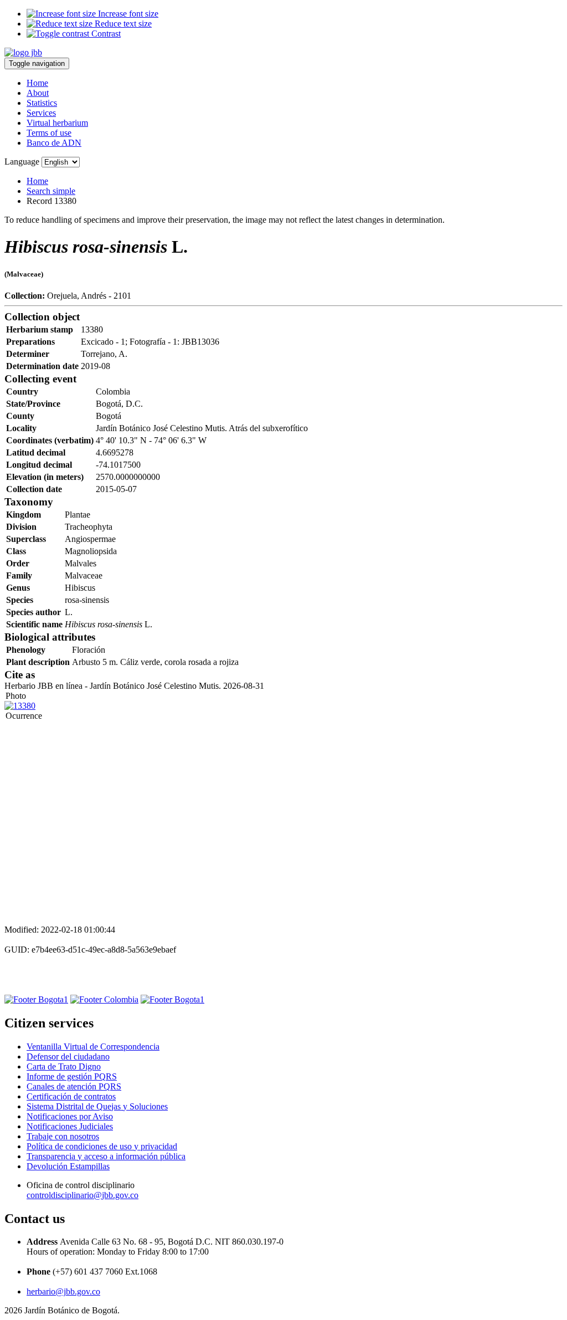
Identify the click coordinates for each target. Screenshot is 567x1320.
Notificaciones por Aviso (70, 1116)
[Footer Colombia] (104, 999)
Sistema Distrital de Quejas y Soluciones (97, 1106)
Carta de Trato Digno (64, 1066)
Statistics (42, 103)
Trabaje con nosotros (63, 1136)
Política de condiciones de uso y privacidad (102, 1146)
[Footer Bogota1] (36, 999)
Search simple (51, 191)
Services (41, 112)
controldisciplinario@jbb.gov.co (82, 1195)
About (38, 93)
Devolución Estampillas (68, 1166)
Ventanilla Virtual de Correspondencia (93, 1046)
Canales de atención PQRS (74, 1086)
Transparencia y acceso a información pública (106, 1156)
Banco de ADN (54, 142)
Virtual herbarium (57, 122)
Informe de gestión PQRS (72, 1076)
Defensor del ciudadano (68, 1056)
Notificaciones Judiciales (70, 1126)
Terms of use (49, 132)
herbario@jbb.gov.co (63, 1291)
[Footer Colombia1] (172, 999)
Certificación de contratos (71, 1096)
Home (37, 83)
